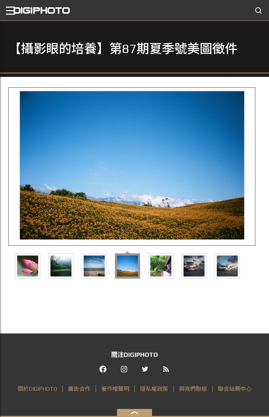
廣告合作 (79, 389)
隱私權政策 (154, 389)
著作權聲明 (115, 389)
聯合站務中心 (234, 389)
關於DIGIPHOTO (37, 389)
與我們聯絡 (193, 389)
